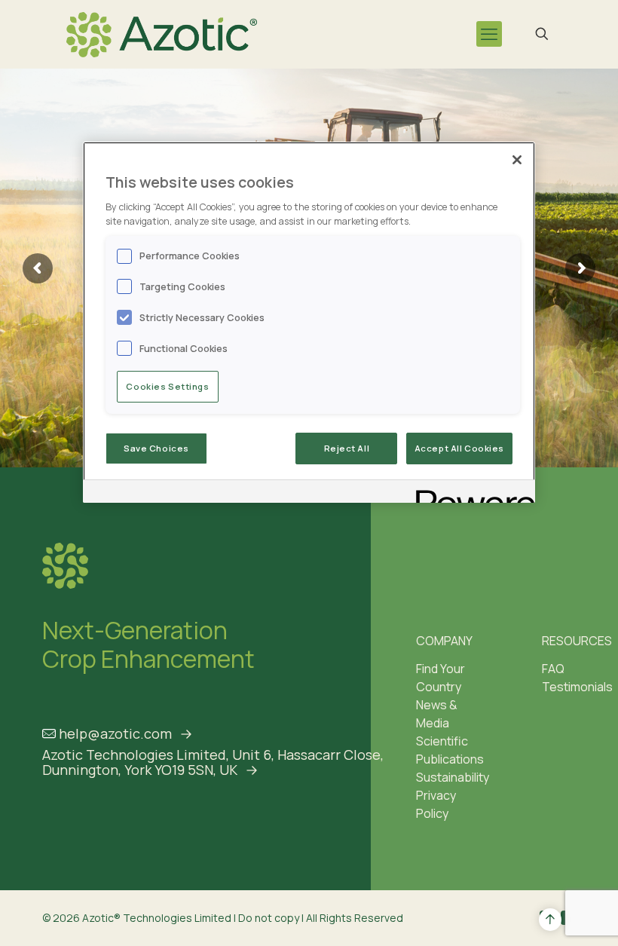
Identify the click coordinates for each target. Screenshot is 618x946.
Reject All (347, 448)
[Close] (517, 159)
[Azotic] (161, 34)
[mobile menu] (489, 34)
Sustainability (452, 777)
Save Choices (156, 448)
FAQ (553, 668)
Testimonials (577, 686)
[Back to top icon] (550, 919)
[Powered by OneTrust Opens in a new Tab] (470, 493)
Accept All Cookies (459, 448)
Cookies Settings (167, 386)
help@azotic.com (115, 733)
